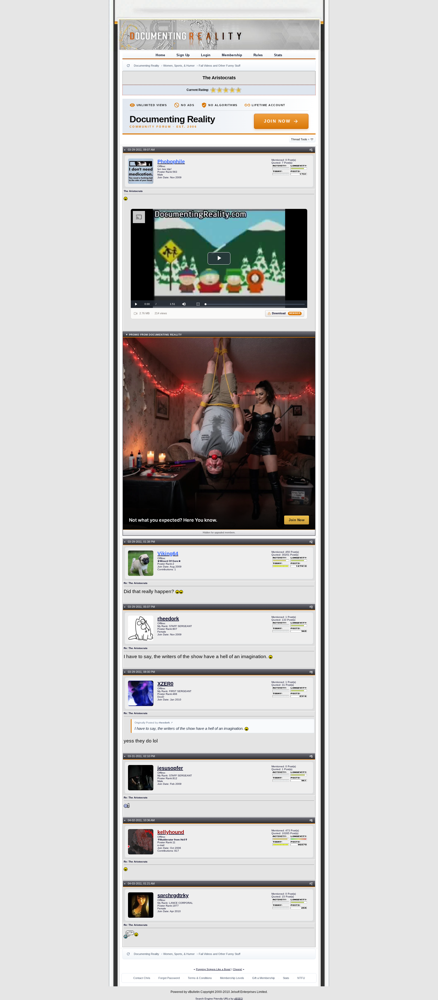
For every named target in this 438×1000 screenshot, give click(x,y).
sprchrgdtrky (173, 895)
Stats (278, 55)
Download (286, 313)
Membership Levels (232, 977)
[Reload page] (128, 65)
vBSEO (238, 998)
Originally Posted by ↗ (154, 722)
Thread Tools (300, 139)
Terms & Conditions (200, 977)
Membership (232, 55)
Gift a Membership (263, 977)
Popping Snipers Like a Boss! (213, 969)
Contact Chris (141, 977)
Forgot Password (169, 977)
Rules (258, 55)
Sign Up (183, 55)
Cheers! (237, 969)
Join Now (277, 121)
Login (206, 55)
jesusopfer (170, 768)
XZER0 (165, 684)
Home (160, 55)
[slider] (255, 304)
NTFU (301, 977)
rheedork (168, 618)
